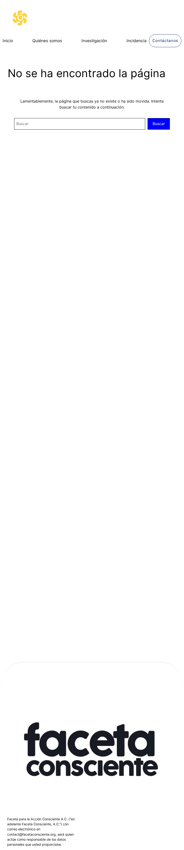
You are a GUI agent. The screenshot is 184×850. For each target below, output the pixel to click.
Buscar (159, 123)
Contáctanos (165, 40)
